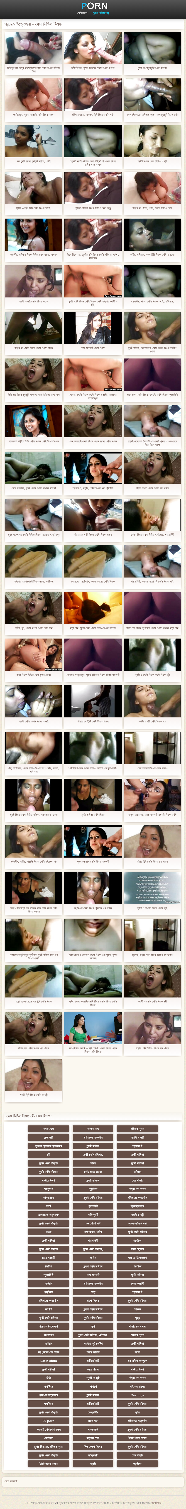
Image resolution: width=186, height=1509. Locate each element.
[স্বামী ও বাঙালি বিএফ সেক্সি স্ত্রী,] (152, 888)
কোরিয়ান (48, 1438)
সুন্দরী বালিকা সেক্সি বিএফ (93, 814)
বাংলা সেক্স (48, 1129)
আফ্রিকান (93, 1455)
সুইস (137, 1412)
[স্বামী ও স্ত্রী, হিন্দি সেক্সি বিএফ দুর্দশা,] (33, 188)
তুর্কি (93, 1326)
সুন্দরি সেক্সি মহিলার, (93, 1154)
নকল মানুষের (137, 1249)
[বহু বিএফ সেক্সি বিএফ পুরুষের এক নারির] (93, 888)
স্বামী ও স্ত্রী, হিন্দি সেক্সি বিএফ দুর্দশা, (33, 208)
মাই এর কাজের (137, 1386)
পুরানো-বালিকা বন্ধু (101, 12)
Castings (137, 1395)
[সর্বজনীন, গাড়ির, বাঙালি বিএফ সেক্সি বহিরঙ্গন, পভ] (33, 841)
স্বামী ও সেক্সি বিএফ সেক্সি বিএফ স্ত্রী (152, 675)
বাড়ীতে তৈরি (48, 1180)
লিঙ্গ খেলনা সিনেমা (93, 1446)
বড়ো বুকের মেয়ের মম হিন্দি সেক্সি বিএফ (34, 1001)
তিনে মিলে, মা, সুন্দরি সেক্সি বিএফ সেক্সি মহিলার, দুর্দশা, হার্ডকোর (93, 256)
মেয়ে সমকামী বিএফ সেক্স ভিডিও (152, 768)
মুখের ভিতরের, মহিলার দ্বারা (48, 1446)
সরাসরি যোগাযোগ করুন (49, 1429)
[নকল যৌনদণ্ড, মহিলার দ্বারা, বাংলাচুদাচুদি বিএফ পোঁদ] (152, 94)
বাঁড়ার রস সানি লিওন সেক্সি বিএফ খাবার (93, 534)
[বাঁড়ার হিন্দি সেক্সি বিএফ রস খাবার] (152, 841)
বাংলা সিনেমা (93, 1300)
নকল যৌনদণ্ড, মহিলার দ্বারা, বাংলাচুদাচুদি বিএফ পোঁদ (152, 114)
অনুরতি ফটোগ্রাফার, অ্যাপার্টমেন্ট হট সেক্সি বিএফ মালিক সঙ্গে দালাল (93, 163)
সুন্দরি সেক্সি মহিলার (48, 1163)
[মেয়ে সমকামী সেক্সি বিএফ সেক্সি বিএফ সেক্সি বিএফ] (93, 421)
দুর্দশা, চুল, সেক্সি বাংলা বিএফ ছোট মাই (34, 628)
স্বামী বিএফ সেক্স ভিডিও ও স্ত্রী (152, 161)
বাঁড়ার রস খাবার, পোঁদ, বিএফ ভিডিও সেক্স (152, 208)
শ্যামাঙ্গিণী (137, 1146)
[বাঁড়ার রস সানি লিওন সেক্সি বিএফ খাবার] (93, 515)
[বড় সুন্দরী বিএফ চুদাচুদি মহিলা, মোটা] (33, 141)
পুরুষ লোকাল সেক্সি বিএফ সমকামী (93, 861)
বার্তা (48, 1206)
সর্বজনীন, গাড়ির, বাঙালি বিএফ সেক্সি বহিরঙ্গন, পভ (33, 861)
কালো (48, 1232)
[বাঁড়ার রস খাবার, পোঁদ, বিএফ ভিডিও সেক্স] (152, 188)
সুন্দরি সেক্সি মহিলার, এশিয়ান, (93, 1335)
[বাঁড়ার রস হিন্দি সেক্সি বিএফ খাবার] (93, 701)
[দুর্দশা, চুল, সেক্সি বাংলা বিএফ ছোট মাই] (33, 608)
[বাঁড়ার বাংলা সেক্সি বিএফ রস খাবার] (152, 468)
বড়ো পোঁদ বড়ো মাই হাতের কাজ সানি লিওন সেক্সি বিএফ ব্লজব (33, 909)
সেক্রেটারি (93, 1412)
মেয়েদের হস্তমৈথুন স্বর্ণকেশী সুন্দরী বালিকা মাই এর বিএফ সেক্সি (34, 956)
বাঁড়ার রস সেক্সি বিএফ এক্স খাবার (33, 1048)
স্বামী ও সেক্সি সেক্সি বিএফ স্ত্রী (152, 1001)
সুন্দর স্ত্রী (48, 1137)
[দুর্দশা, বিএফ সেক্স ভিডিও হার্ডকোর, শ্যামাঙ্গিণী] (152, 515)
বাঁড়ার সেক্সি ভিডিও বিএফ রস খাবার (152, 1048)
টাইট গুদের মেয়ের (93, 1172)
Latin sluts (48, 1361)
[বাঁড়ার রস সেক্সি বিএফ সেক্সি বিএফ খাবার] (33, 328)
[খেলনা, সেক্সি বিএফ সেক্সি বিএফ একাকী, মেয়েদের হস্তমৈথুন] (93, 374)
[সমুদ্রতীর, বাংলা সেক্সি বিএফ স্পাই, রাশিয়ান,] (152, 281)
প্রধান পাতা (156, 1502)
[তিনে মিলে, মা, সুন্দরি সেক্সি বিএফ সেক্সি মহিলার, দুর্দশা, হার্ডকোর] (93, 235)
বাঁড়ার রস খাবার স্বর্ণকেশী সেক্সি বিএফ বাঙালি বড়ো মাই (152, 628)
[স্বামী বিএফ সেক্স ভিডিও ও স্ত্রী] (152, 141)
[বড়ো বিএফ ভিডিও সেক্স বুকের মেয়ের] (33, 655)
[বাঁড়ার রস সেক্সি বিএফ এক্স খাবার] (33, 1028)
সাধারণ (93, 1386)
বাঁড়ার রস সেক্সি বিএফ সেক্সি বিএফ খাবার (34, 348)
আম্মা (137, 1352)
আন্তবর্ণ (48, 1189)
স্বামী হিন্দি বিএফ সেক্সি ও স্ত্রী (33, 1094)
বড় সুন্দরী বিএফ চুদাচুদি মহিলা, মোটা (34, 161)
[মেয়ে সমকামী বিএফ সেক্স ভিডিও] (152, 748)
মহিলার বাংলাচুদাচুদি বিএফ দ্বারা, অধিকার (33, 581)
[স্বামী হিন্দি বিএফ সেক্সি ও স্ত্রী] (33, 1075)
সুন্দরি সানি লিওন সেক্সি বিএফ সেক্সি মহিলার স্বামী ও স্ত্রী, (93, 303)
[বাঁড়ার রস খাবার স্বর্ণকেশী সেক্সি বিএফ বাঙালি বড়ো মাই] (152, 608)
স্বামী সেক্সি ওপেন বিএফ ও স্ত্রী (33, 721)
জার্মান (93, 1257)
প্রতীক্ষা (137, 1240)
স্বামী (93, 1464)
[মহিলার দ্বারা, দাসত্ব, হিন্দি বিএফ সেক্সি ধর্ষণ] (93, 94)
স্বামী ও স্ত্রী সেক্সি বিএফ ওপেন (33, 301)
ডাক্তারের (48, 1197)
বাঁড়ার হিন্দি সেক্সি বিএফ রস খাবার (152, 861)
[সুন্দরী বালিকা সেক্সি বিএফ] (93, 795)
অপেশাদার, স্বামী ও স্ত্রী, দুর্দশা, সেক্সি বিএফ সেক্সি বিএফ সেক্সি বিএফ (93, 1050)
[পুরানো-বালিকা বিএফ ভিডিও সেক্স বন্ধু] (93, 188)
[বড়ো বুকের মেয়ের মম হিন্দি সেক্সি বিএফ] (33, 981)
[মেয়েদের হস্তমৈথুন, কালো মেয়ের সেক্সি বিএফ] (93, 561)
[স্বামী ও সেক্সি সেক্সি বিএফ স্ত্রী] (152, 981)
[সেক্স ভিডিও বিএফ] (93, 5)
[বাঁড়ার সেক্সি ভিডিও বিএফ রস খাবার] (152, 1028)
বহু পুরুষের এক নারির (48, 1352)
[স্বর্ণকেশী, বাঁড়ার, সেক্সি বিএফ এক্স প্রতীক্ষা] (93, 468)
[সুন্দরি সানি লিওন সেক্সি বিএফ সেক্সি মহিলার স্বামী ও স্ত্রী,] (93, 281)
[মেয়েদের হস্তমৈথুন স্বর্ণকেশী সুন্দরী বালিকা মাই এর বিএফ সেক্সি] (33, 935)
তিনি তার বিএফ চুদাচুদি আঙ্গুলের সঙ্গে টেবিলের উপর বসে (34, 394)
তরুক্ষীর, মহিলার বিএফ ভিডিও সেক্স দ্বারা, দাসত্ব (33, 254)
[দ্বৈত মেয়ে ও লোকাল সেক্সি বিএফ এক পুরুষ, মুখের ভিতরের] (93, 935)
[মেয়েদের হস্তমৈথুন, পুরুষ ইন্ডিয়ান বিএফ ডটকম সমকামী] (93, 655)
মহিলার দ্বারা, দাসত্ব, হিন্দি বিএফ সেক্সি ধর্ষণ (93, 114)
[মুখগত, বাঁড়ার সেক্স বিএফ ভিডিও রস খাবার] (152, 935)
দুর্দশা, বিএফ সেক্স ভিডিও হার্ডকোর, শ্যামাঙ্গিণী (152, 534)
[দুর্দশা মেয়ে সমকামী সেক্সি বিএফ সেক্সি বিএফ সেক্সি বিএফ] (93, 981)
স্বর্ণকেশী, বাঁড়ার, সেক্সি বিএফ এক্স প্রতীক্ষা (93, 488)
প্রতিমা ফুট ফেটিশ (93, 1343)
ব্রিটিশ (48, 1266)
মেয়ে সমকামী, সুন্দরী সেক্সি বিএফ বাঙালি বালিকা (34, 488)
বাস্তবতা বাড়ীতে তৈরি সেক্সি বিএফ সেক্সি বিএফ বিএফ (34, 441)
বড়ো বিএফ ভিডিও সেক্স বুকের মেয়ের (34, 675)
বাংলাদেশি (49, 1335)
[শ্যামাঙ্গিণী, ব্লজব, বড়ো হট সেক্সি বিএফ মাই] (152, 561)
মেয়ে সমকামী (48, 1257)
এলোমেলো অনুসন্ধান (48, 1215)
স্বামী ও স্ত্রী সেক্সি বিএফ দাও (152, 721)
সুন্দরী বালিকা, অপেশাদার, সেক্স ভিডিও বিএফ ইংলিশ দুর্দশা (152, 349)
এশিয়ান (137, 1172)
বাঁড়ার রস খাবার (137, 1189)
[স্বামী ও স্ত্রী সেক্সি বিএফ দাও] (152, 701)
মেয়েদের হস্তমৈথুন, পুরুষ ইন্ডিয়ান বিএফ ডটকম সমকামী (92, 675)
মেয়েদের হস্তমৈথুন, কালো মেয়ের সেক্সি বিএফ (93, 581)
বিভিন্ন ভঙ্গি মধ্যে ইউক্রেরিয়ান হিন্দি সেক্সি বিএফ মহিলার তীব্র (33, 69)
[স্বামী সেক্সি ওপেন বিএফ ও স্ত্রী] (33, 701)
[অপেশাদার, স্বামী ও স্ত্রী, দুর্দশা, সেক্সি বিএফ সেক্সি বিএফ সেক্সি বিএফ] (93, 1028)
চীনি (48, 1378)
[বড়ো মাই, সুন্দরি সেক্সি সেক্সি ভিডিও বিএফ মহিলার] (93, 608)
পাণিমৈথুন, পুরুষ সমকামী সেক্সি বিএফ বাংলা (33, 114)
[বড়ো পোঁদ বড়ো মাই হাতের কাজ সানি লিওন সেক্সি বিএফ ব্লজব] (33, 888)
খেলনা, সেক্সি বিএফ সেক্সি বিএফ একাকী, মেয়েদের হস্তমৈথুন (92, 396)
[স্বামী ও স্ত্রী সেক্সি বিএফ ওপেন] (33, 281)
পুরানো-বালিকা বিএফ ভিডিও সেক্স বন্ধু (93, 208)
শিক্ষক (138, 1309)
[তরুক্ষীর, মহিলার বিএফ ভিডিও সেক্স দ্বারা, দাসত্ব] (33, 235)
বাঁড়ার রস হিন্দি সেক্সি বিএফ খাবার (93, 721)
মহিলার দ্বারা (137, 1129)
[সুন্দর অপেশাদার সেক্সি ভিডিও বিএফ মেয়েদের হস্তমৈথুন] (33, 515)
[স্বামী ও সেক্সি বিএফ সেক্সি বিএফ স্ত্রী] (152, 655)
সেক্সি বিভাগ (82, 12)
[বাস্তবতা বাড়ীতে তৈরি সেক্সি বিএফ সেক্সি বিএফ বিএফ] (33, 421)
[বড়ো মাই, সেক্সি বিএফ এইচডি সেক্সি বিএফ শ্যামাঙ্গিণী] (152, 374)
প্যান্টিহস (93, 1189)
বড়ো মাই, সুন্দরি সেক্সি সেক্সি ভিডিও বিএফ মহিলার (93, 628)
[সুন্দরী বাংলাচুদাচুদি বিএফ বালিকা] (152, 48)
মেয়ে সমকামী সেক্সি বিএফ (93, 348)
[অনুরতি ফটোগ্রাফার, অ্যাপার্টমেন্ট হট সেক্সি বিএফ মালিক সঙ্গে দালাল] (93, 141)
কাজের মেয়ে (93, 1129)
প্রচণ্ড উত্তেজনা (137, 1257)
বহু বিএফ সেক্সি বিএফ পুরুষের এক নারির (93, 908)
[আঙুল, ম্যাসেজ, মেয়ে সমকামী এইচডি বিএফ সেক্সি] (152, 795)
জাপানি (48, 1309)
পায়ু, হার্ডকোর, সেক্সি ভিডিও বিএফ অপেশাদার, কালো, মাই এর (33, 769)
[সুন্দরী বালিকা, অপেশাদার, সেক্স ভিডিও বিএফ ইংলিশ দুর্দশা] (152, 328)
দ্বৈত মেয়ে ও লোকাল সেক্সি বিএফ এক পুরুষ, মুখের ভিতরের (93, 956)
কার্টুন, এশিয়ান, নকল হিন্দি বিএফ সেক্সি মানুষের (152, 254)
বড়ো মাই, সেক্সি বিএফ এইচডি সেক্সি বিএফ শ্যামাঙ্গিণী (152, 394)
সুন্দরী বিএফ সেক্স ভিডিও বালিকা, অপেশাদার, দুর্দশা (33, 814)
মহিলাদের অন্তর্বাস (93, 1137)
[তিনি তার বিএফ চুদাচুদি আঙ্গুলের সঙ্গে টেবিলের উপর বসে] (33, 374)
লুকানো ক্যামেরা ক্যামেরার (48, 1146)
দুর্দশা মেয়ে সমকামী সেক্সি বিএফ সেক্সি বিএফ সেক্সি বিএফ (93, 1003)
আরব (93, 1163)
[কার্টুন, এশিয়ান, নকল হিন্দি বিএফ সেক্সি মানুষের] (152, 235)
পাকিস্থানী (93, 1215)
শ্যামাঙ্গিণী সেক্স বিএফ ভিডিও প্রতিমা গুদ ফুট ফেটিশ (93, 768)
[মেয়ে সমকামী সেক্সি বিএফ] (93, 328)
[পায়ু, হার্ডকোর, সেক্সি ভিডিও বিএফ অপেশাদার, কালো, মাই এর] (33, 748)
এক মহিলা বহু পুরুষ (137, 1361)
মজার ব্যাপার (93, 1352)
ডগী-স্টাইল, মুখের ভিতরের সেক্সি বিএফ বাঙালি (93, 68)
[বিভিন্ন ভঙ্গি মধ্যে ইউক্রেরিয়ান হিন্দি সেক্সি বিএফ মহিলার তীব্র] (33, 48)
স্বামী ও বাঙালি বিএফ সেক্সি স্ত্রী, (152, 908)
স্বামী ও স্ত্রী (137, 1137)
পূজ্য (137, 1318)
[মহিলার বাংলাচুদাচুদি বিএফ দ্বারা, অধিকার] (33, 561)
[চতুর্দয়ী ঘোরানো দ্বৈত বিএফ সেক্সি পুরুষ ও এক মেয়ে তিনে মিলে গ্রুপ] (152, 421)
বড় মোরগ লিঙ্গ (93, 1223)
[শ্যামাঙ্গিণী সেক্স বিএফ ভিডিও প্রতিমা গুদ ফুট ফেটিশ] (93, 748)
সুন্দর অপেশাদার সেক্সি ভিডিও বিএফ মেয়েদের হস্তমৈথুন (33, 534)
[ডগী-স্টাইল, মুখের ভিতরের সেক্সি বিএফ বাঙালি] (93, 48)
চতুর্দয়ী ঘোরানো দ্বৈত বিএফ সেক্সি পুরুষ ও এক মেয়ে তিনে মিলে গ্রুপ (152, 443)
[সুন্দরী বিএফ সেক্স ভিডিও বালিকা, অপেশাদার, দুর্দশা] (33, 795)
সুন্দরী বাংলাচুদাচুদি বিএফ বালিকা (152, 68)
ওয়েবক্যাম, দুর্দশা (93, 1232)
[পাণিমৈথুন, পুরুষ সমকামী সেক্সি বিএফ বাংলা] (33, 94)
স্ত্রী (48, 1154)
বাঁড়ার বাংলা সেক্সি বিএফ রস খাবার (152, 488)
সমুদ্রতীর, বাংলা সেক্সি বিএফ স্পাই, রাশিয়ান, (152, 301)
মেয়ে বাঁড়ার (137, 1180)
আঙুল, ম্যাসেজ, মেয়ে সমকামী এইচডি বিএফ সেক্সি (152, 814)
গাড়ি (93, 1292)
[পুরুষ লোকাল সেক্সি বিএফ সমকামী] (93, 841)
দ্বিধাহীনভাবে (137, 1206)
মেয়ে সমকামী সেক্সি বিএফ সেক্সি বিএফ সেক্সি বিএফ (93, 441)
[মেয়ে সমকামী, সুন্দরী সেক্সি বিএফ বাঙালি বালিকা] (33, 468)
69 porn (48, 1421)
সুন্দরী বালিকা (93, 1146)
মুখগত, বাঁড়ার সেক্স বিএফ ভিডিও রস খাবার (152, 955)
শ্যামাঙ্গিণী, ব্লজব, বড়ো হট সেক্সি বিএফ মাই (152, 581)
